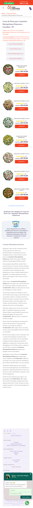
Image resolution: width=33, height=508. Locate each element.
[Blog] (10, 431)
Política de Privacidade (16, 444)
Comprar (21, 75)
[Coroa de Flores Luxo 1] (8, 88)
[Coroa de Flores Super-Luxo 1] (8, 193)
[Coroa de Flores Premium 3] (8, 70)
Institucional (7, 440)
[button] (6, 44)
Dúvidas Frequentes (9, 464)
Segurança (16, 452)
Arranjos (16, 461)
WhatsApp (10, 3)
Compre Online (8, 457)
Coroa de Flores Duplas (15, 58)
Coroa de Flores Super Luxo (15, 53)
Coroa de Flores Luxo (15, 49)
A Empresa (16, 442)
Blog (16, 454)
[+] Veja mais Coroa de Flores (16, 205)
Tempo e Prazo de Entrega (16, 451)
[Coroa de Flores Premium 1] (8, 141)
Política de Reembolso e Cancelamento (16, 445)
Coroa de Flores (11, 13)
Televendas (7, 470)
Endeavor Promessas (16, 435)
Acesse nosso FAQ (16, 466)
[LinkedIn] (5, 431)
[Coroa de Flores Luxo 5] (8, 105)
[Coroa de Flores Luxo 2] (8, 158)
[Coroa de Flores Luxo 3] (8, 176)
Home (3, 13)
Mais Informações (8, 449)
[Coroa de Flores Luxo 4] (8, 123)
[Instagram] (7, 431)
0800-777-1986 (24, 3)
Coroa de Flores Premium (15, 44)
